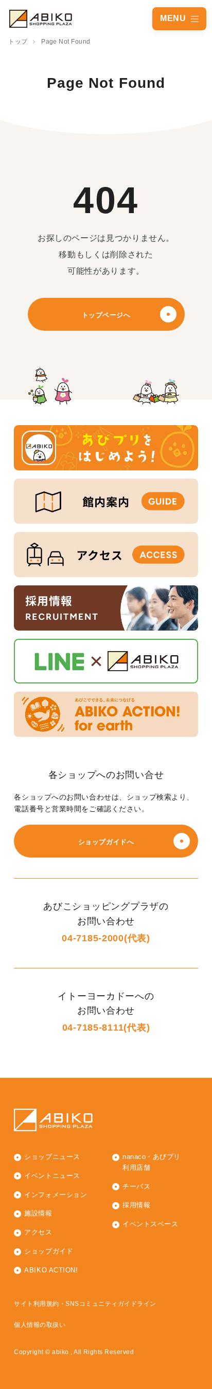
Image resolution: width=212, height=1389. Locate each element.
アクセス (38, 1232)
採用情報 (136, 1205)
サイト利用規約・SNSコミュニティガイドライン (85, 1303)
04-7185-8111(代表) (106, 1027)
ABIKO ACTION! (51, 1270)
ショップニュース (52, 1156)
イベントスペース (150, 1224)
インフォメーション (55, 1194)
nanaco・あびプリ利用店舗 (151, 1162)
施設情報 (38, 1213)
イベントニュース (52, 1175)
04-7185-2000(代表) (106, 938)
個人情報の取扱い (39, 1324)
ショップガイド (48, 1251)
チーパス (136, 1186)
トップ (17, 41)
